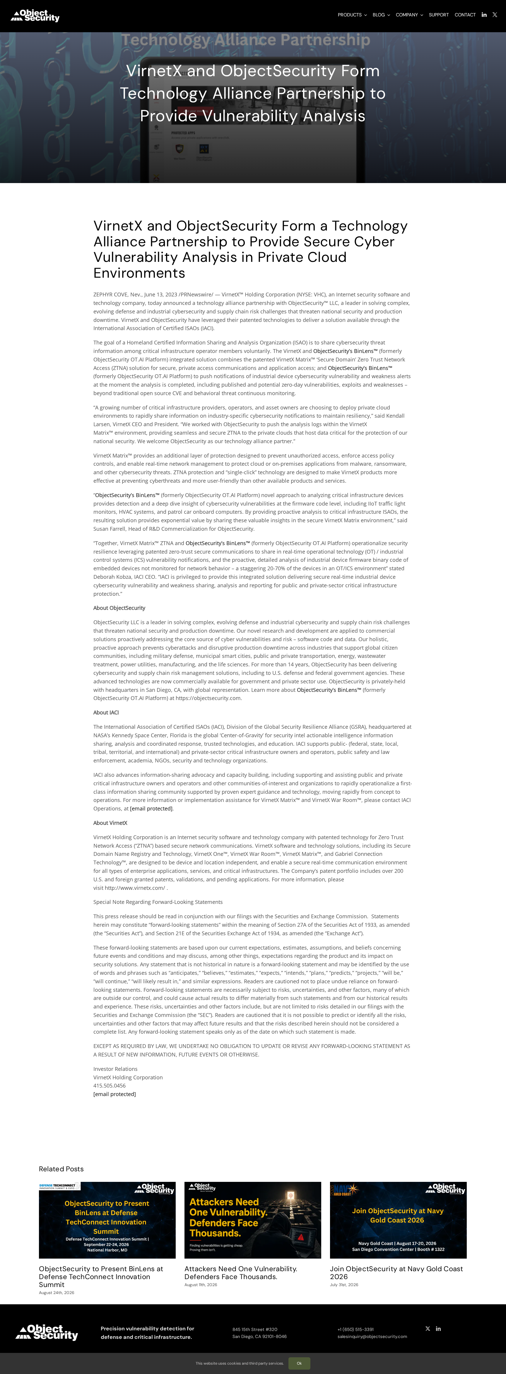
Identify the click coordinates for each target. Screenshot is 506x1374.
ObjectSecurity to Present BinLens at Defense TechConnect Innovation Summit (101, 1276)
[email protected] (151, 808)
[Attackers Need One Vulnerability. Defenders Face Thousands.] (252, 1220)
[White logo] (35, 9)
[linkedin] (438, 1328)
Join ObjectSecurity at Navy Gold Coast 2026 (396, 1272)
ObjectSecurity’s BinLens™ (345, 350)
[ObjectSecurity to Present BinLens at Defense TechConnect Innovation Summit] (107, 1220)
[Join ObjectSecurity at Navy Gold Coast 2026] (398, 1220)
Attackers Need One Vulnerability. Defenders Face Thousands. (240, 1272)
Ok (299, 1363)
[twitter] (427, 1328)
